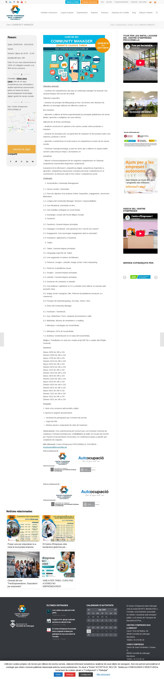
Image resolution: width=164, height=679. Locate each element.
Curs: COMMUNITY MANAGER (19, 25)
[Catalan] (150, 2)
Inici (102, 2)
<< (89, 610)
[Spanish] (155, 2)
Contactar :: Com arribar (139, 2)
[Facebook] (14, 2)
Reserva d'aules (73, 2)
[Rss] (26, 2)
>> (115, 610)
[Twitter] (6, 2)
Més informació (103, 674)
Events (130, 25)
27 (89, 617)
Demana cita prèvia (89, 2)
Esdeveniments (121, 25)
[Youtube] (22, 2)
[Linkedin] (10, 2)
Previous (123, 276)
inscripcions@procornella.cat (55, 447)
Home (113, 25)
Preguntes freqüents (121, 2)
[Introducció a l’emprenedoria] (2, 339)
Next (155, 276)
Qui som (109, 2)
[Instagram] (18, 2)
